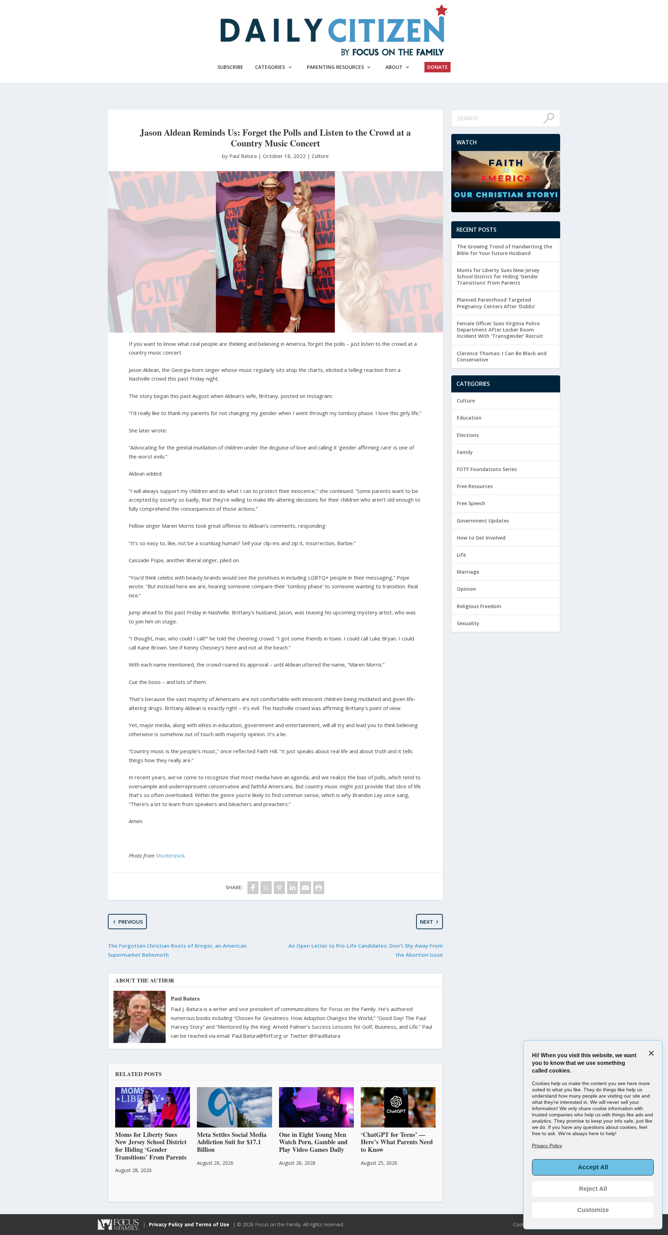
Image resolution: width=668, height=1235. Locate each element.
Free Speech (471, 503)
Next (426, 921)
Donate (437, 67)
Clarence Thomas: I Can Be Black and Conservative (502, 356)
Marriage (468, 571)
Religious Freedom (479, 606)
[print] (318, 887)
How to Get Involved (481, 537)
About (394, 67)
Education (469, 417)
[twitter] (266, 887)
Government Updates (483, 520)
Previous (130, 921)
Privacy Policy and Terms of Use (189, 1224)
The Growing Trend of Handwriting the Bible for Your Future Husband (504, 249)
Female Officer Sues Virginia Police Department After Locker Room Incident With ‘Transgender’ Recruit (500, 329)
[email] (305, 887)
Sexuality (468, 623)
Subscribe (230, 67)
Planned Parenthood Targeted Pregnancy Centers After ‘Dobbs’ (496, 302)
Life (461, 554)
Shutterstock (170, 855)
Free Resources (475, 486)
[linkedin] (292, 887)
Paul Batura (185, 998)
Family (465, 452)
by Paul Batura (240, 155)
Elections (468, 435)
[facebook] (253, 887)
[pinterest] (279, 887)
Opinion (466, 588)
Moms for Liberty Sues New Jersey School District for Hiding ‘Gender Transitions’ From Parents (498, 276)
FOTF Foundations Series (487, 469)
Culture (320, 155)
